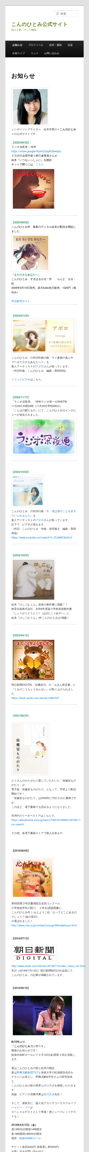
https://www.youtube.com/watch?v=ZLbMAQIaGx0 (41, 537)
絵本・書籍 (55, 44)
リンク (34, 53)
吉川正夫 (49, 1094)
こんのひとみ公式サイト (39, 23)
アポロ (40, 366)
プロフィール (35, 44)
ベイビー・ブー (20, 1107)
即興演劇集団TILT (27, 1072)
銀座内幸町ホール (30, 1138)
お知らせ (17, 45)
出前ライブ (18, 53)
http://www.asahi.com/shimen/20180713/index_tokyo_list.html (48, 966)
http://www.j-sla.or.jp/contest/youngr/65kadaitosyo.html (44, 925)
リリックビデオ (20, 379)
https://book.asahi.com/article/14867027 (35, 698)
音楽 (70, 44)
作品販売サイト (20, 301)
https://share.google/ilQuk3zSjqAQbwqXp (36, 151)
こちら (40, 164)
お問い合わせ (51, 53)
